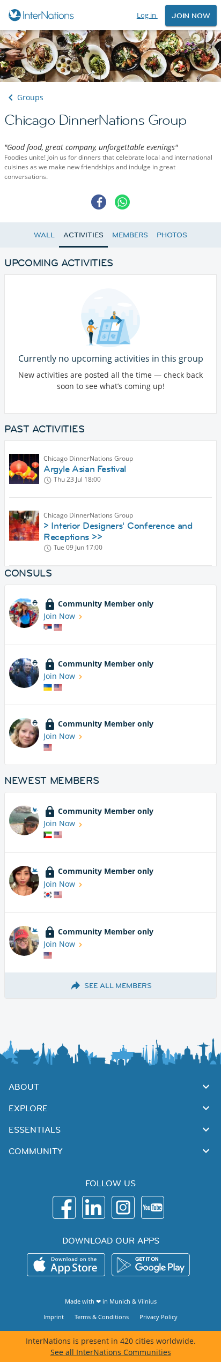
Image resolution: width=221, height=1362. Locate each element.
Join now (191, 15)
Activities (83, 235)
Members (130, 235)
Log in (147, 15)
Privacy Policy (158, 1317)
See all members (118, 985)
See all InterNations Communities (110, 1352)
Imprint (53, 1317)
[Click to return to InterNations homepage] (42, 15)
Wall (44, 235)
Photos (172, 235)
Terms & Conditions (102, 1317)
